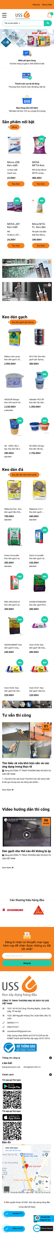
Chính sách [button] (8, 1074)
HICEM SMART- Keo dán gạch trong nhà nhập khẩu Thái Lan (13, 646)
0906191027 (13, 1027)
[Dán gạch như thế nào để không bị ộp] (27, 831)
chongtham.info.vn (32, 1067)
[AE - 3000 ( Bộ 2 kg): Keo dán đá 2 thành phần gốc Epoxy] (14, 427)
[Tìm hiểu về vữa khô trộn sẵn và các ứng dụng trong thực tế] (27, 740)
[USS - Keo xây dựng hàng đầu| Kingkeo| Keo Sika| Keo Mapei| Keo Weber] (27, 986)
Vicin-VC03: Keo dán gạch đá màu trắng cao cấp (37, 646)
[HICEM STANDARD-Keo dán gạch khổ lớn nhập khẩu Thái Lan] (39, 582)
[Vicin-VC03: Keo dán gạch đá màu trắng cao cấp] (39, 626)
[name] (48, 23)
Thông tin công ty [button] (11, 1058)
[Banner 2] (27, 291)
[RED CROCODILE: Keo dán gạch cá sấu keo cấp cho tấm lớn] (14, 582)
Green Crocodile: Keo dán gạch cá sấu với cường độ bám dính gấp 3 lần (13, 557)
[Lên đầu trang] (47, 1204)
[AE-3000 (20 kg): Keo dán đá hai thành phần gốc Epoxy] (39, 427)
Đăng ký (27, 963)
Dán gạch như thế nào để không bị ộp (26, 851)
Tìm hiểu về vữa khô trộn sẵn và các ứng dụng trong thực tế (25, 764)
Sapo (33, 1207)
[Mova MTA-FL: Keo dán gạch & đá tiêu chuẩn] (39, 207)
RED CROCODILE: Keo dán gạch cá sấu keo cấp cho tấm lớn (12, 603)
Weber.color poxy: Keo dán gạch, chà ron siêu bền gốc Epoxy (12, 358)
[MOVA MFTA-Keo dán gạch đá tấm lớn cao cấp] (39, 145)
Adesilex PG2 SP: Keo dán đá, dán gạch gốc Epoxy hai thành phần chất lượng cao (36, 401)
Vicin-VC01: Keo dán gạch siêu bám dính (37, 689)
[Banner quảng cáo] (27, 704)
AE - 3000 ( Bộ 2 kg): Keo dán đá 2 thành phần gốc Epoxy (12, 447)
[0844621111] (8, 1214)
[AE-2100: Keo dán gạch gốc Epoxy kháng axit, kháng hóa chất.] (39, 337)
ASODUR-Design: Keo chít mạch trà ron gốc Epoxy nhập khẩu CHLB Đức (12, 401)
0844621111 (13, 1023)
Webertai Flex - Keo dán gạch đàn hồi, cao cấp (13, 511)
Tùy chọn (16, 184)
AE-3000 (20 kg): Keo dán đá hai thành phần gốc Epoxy (36, 447)
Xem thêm (7, 790)
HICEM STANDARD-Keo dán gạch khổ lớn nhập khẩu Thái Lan (38, 603)
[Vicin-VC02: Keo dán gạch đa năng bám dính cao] (14, 669)
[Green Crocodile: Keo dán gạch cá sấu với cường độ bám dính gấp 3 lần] (14, 536)
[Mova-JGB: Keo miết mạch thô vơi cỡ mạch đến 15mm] (14, 145)
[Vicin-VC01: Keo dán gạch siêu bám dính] (39, 669)
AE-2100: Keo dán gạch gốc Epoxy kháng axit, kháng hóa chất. (37, 358)
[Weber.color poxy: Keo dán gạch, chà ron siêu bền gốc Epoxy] (14, 337)
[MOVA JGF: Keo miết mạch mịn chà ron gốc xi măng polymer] (14, 207)
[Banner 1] (27, 268)
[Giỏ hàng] (50, 14)
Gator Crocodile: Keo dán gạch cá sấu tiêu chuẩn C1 (37, 557)
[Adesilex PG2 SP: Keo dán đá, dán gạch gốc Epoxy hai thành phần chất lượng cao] (39, 380)
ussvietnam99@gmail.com (19, 1031)
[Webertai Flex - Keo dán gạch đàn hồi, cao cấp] (14, 490)
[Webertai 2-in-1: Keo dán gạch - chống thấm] (39, 490)
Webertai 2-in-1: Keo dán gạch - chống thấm (36, 511)
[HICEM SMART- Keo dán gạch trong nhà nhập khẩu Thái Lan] (14, 626)
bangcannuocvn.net (11, 1067)
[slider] (27, 38)
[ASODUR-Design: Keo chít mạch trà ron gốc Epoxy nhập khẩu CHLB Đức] (14, 380)
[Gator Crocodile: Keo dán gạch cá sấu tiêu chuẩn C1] (39, 536)
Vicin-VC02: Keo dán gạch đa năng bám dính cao (12, 689)
